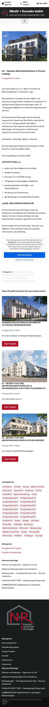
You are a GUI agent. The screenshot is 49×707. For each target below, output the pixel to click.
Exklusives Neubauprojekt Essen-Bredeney (19, 569)
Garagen (25, 521)
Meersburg (28, 524)
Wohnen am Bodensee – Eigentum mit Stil (19, 565)
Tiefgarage (29, 281)
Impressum (6, 664)
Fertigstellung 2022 (12, 281)
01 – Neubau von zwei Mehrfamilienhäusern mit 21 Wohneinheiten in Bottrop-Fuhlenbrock (23, 385)
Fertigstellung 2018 (28, 502)
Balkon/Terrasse (11, 275)
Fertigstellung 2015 (10, 502)
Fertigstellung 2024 (10, 513)
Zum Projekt (9, 345)
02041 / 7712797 (26, 3)
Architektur (7, 487)
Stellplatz (18, 536)
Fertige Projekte (8, 651)
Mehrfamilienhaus (10, 528)
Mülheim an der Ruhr (11, 532)
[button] (4, 702)
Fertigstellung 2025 (28, 513)
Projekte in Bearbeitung (11, 552)
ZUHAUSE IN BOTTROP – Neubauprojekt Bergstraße (23, 580)
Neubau (24, 532)
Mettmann (23, 528)
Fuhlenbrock (7, 521)
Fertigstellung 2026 (10, 517)
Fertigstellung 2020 (28, 506)
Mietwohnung (35, 528)
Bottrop (38, 491)
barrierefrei (18, 491)
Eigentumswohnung (12, 278)
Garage (17, 521)
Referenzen (7, 536)
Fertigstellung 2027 (28, 517)
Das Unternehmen (9, 643)
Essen (26, 278)
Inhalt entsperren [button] (24, 255)
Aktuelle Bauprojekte (10, 647)
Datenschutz (7, 660)
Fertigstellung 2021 (10, 509)
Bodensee (29, 491)
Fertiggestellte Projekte (11, 78)
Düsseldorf (7, 494)
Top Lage (38, 536)
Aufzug (30, 272)
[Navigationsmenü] (25, 21)
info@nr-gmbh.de (8, 3)
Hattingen (35, 521)
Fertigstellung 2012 (10, 498)
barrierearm (27, 275)
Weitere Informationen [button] (24, 260)
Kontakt (5, 656)
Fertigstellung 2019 (10, 506)
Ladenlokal (17, 524)
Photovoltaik (34, 532)
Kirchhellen (7, 524)
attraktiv (20, 272)
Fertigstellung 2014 (28, 498)
